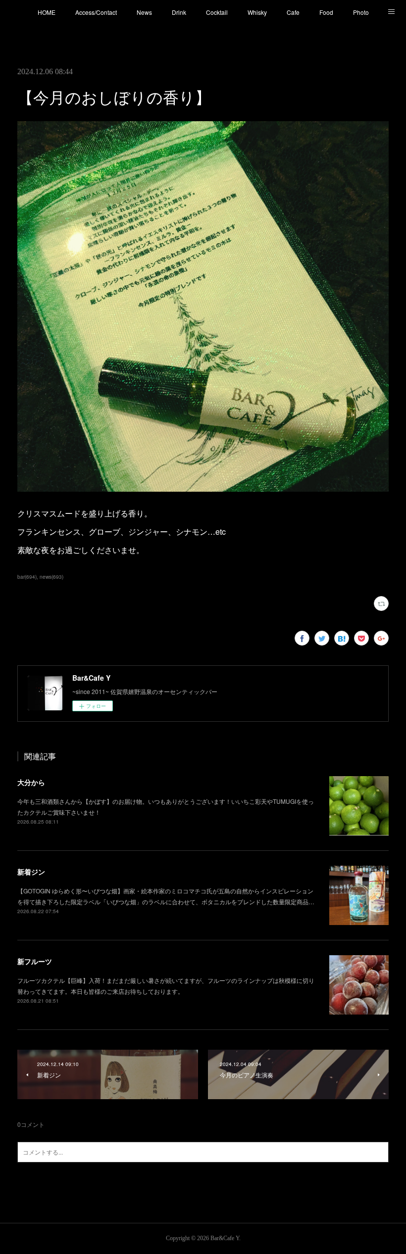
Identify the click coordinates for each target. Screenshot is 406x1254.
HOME (46, 12)
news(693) (51, 576)
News (144, 12)
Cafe (293, 12)
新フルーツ (34, 961)
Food (326, 12)
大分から (31, 782)
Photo (361, 12)
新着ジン (31, 872)
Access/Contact (96, 12)
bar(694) (27, 576)
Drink (179, 12)
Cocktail (217, 12)
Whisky (257, 12)
